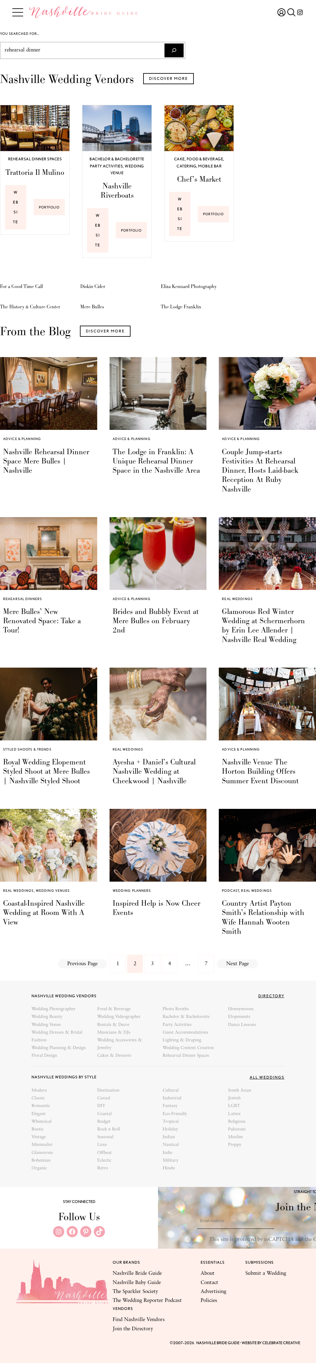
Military (170, 1160)
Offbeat (104, 1153)
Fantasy (170, 1106)
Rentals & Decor (113, 1025)
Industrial (172, 1098)
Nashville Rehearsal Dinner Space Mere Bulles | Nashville (46, 461)
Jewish (234, 1098)
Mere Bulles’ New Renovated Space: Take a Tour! (42, 621)
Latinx (234, 1114)
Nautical (171, 1145)
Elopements (239, 1017)
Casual (103, 1098)
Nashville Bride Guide (137, 1273)
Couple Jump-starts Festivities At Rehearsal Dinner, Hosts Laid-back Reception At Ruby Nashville (260, 470)
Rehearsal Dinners (22, 599)
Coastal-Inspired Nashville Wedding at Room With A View (44, 912)
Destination (108, 1090)
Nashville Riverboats (117, 190)
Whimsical (41, 1121)
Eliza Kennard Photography (189, 286)
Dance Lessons (242, 1025)
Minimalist (41, 1145)
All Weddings (267, 1077)
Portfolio (52, 210)
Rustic (37, 1129)
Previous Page (82, 963)
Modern (39, 1090)
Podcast (230, 890)
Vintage (38, 1137)
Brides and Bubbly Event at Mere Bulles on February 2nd (156, 621)
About (207, 1273)
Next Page (237, 963)
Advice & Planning (22, 439)
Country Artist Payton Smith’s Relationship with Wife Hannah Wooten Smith (263, 917)
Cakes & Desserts (114, 1055)
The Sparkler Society (135, 1291)
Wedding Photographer (53, 1009)
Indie (167, 1153)
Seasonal (105, 1137)
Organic (39, 1168)
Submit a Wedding (265, 1273)
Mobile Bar (210, 166)
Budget (103, 1121)
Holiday (170, 1129)
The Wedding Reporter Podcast (147, 1300)
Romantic (40, 1106)
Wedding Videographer (119, 1017)
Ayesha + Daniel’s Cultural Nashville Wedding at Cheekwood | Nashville (154, 771)
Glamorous (42, 1153)
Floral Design (44, 1055)
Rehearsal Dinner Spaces (35, 159)
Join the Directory (133, 1329)
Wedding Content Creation (188, 1048)
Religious (237, 1121)
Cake (179, 159)
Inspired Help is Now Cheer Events (156, 908)
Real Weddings (237, 599)
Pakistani (237, 1129)
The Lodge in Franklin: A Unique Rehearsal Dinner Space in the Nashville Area (156, 461)
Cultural (171, 1090)
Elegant (38, 1114)
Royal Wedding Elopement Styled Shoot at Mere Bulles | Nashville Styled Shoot (46, 771)
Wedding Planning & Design (58, 1048)
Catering (186, 166)
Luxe (102, 1145)
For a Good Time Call (21, 286)
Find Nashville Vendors (139, 1319)
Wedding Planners (132, 890)
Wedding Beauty (46, 1017)
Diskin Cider (92, 286)
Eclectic (104, 1160)
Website (16, 207)
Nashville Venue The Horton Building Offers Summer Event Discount (260, 771)
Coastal (104, 1114)
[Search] (174, 50)
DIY (101, 1106)
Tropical (171, 1121)
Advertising (213, 1291)
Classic (38, 1098)
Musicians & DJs (114, 1032)
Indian (169, 1137)
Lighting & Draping (182, 1040)
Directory (271, 996)
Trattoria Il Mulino (35, 172)
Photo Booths (176, 1009)
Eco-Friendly (175, 1114)
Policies (209, 1300)
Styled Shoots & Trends (27, 749)
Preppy (234, 1145)
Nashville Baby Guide (137, 1282)
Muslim (235, 1137)
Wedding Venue (46, 1025)
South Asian (239, 1090)
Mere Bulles (92, 307)
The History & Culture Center (30, 307)
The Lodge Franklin (181, 307)
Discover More (168, 78)
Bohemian (41, 1160)
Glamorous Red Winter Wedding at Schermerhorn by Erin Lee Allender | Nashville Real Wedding (263, 625)
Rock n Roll (108, 1129)
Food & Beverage (205, 159)
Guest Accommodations (185, 1032)
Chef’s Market (199, 179)
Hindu (169, 1168)
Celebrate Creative (281, 1342)
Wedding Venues (53, 890)
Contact (209, 1282)
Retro (102, 1168)
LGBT (234, 1106)
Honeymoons (241, 1009)
